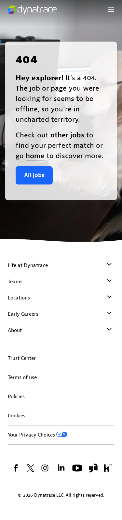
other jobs (67, 135)
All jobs (34, 175)
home (35, 155)
